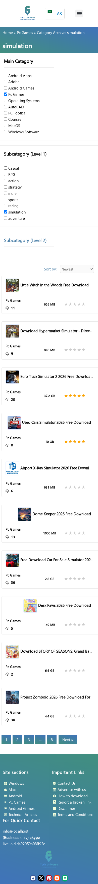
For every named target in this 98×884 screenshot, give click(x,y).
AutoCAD (15, 106)
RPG (11, 174)
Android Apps (19, 75)
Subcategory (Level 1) (25, 153)
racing (13, 205)
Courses (14, 119)
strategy (14, 187)
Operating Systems (23, 100)
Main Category (18, 61)
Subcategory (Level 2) (25, 240)
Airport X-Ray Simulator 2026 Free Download (57, 467)
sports (12, 199)
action (13, 180)
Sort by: (50, 268)
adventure (16, 218)
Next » (67, 739)
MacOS (13, 125)
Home (8, 32)
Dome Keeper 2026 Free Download (61, 513)
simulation (16, 212)
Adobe (13, 81)
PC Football (17, 112)
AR (54, 12)
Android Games (20, 87)
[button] (79, 14)
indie (12, 193)
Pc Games (25, 32)
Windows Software (23, 131)
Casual (13, 168)
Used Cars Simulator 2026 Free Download (56, 422)
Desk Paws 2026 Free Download (64, 605)
